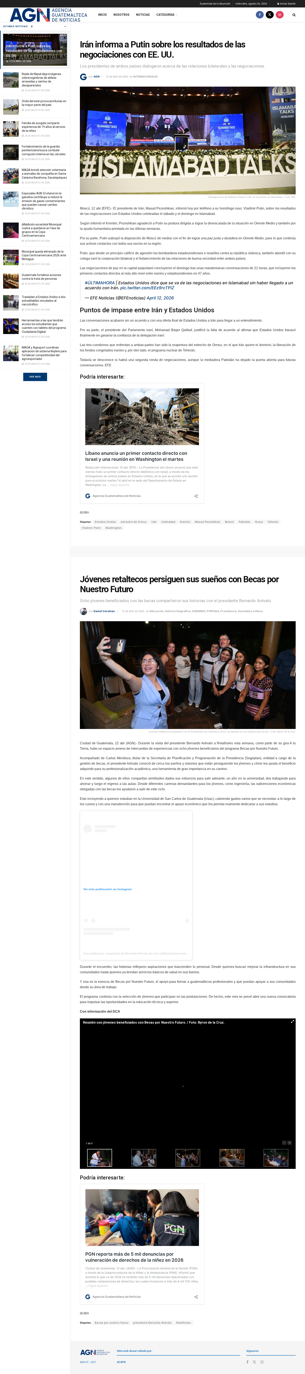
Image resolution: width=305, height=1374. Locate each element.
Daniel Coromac (104, 611)
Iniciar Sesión (287, 3)
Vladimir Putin (91, 528)
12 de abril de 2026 (117, 76)
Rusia (259, 522)
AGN (97, 76)
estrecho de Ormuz (134, 522)
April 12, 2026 (160, 297)
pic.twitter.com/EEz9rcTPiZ (147, 287)
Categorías (165, 14)
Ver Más (35, 376)
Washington (114, 528)
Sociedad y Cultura (250, 611)
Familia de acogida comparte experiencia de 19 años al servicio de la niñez (43, 126)
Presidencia (228, 611)
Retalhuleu (183, 1322)
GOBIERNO (198, 611)
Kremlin (185, 522)
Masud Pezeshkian (207, 522)
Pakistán (244, 522)
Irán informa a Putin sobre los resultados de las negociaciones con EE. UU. (34, 51)
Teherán (273, 522)
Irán (154, 522)
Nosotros (121, 14)
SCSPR (121, 1362)
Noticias (143, 14)
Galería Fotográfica (177, 611)
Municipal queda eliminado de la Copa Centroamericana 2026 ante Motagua (44, 255)
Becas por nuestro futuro (111, 1322)
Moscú (229, 522)
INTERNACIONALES (145, 76)
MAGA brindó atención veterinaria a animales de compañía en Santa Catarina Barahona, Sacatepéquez (44, 173)
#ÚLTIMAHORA (100, 282)
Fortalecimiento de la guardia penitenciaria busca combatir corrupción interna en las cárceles (44, 150)
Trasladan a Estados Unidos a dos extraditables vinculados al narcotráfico (44, 300)
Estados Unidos (105, 522)
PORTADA (213, 611)
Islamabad (168, 522)
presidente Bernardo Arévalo (152, 1322)
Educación (156, 611)
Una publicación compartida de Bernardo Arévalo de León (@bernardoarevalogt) (136, 953)
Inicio (102, 14)
